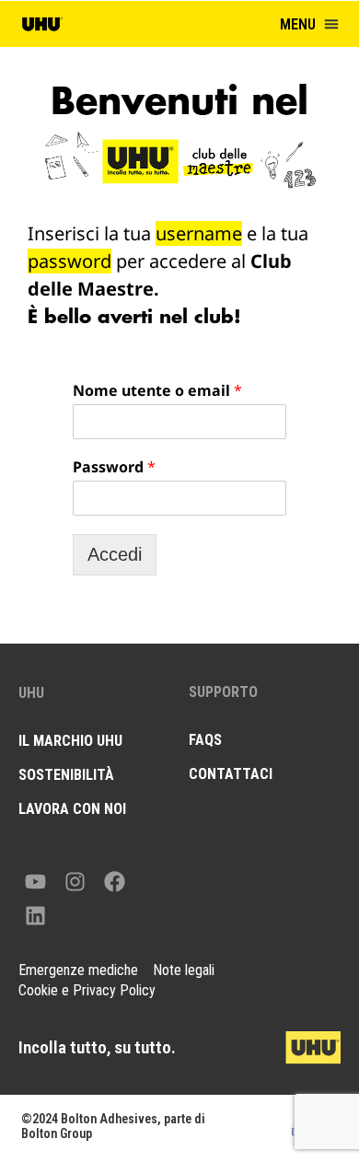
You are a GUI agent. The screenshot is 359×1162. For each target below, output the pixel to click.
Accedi (114, 554)
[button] (331, 24)
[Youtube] (35, 882)
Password (114, 467)
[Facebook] (115, 882)
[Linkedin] (35, 916)
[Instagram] (75, 882)
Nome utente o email (157, 391)
